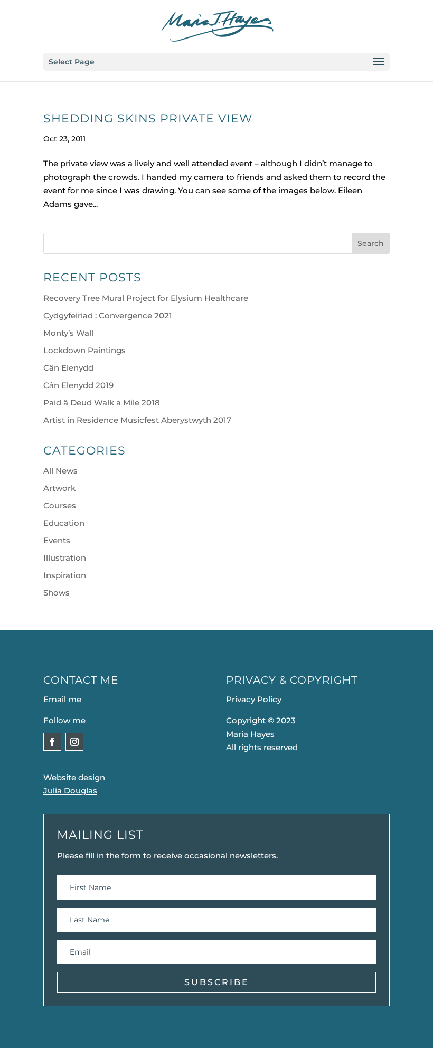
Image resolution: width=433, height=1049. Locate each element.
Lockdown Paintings (84, 350)
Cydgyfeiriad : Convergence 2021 (107, 315)
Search (370, 243)
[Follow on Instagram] (74, 742)
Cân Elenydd (68, 368)
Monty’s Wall (68, 333)
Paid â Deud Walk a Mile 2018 (101, 403)
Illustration (64, 558)
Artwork (59, 488)
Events (56, 540)
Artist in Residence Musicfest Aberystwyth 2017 (137, 420)
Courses (59, 505)
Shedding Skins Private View (147, 118)
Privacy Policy (253, 699)
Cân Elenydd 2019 (78, 385)
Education (63, 523)
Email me (62, 699)
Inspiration (64, 575)
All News (60, 471)
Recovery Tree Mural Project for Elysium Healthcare (145, 298)
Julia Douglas (70, 791)
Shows (56, 593)
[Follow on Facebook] (52, 742)
